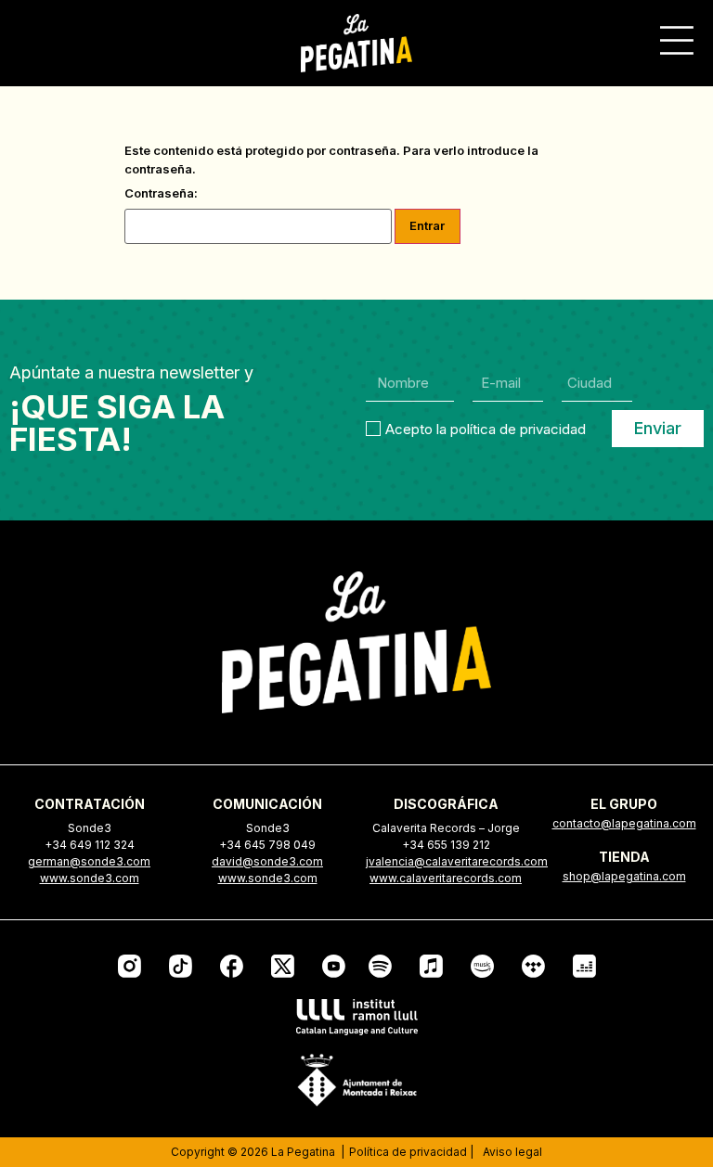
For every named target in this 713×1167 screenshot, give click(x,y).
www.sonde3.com (89, 878)
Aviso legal (512, 1152)
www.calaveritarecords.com (445, 878)
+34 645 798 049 (267, 845)
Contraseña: (161, 193)
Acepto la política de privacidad (485, 428)
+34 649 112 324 (90, 845)
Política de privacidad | (411, 1152)
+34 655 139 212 (446, 845)
